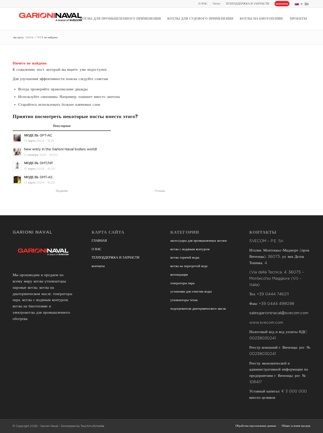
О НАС (202, 3)
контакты (282, 3)
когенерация (179, 274)
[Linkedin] (306, 4)
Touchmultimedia (92, 426)
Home (30, 37)
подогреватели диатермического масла (198, 308)
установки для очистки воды (191, 291)
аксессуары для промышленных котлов (198, 240)
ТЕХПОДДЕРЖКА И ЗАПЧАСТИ (247, 3)
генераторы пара (182, 283)
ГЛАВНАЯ (99, 240)
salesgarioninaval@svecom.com (278, 313)
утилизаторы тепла (184, 300)
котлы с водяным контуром (189, 249)
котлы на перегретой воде (189, 266)
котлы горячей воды (184, 257)
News (216, 3)
